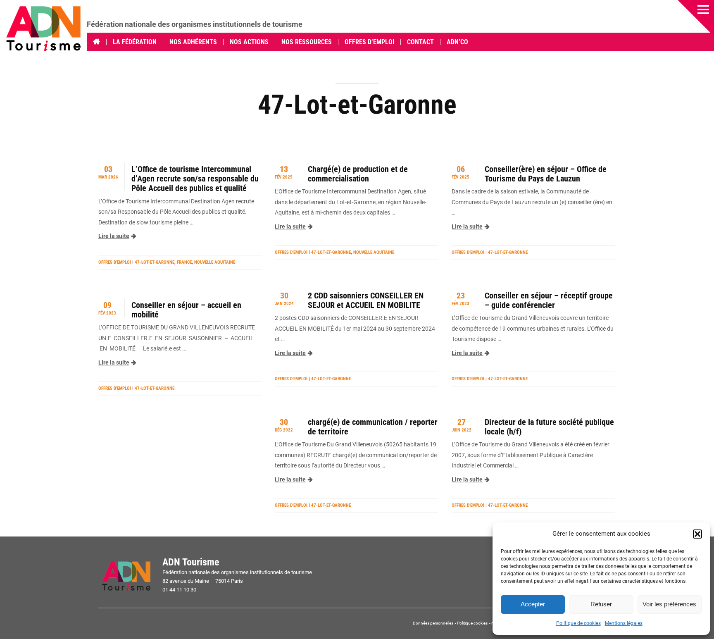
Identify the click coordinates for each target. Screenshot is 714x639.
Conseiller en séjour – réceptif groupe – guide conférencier (549, 300)
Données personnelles (433, 623)
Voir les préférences (669, 604)
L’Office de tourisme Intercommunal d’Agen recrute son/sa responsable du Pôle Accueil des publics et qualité (195, 179)
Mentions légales (624, 623)
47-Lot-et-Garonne (154, 262)
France (184, 262)
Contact (420, 42)
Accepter (533, 604)
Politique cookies (472, 623)
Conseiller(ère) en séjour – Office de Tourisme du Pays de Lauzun (546, 174)
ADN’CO (457, 42)
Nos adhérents (193, 42)
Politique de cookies (578, 623)
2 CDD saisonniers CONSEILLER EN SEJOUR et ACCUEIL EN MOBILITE (366, 300)
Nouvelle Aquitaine (214, 262)
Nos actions (249, 42)
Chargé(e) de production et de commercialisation (358, 174)
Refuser (601, 604)
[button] (697, 534)
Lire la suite (113, 236)
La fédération (135, 42)
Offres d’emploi (369, 42)
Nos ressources (306, 42)
